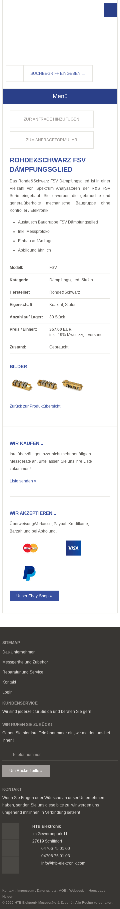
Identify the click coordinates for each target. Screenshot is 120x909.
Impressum (25, 890)
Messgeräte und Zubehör (25, 662)
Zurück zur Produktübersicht (35, 406)
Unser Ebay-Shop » (34, 596)
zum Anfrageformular (51, 140)
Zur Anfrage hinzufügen (51, 119)
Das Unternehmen (19, 652)
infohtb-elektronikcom (111, 78)
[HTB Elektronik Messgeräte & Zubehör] (39, 30)
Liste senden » (23, 481)
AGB (62, 890)
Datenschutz (46, 890)
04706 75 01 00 (111, 66)
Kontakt (9, 682)
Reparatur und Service (22, 672)
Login (7, 692)
